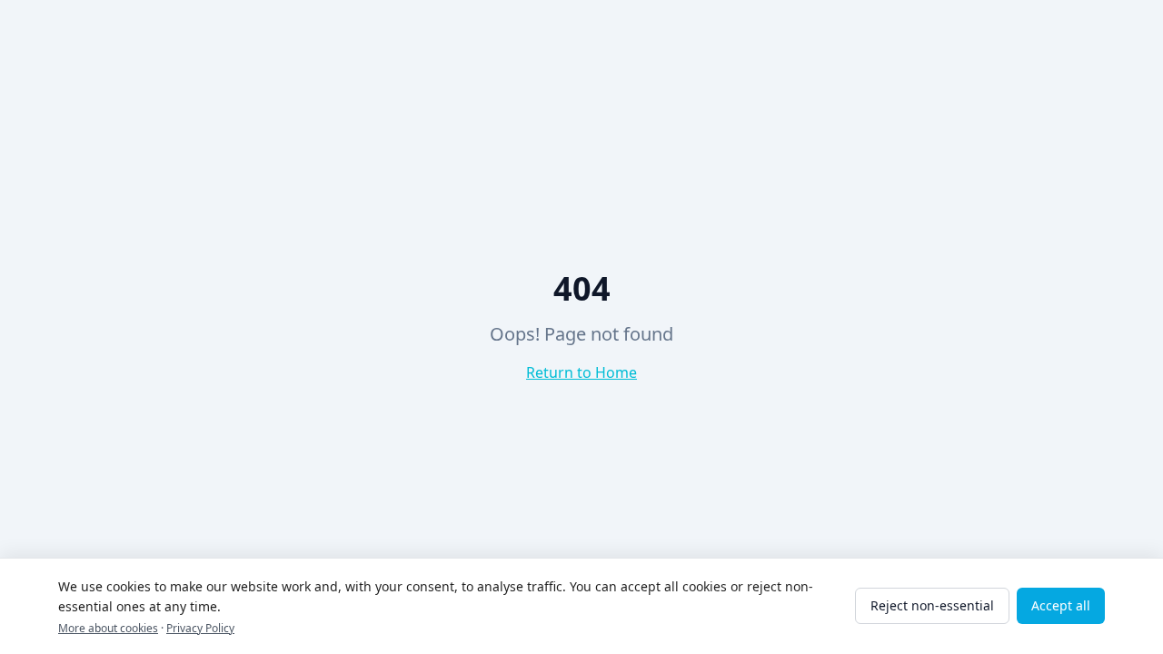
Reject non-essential (932, 605)
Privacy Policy (200, 628)
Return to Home (581, 372)
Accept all (1060, 605)
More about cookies (108, 628)
